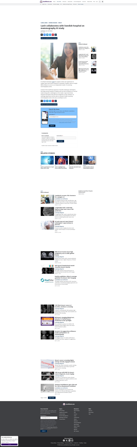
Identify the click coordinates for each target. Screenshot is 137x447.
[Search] (100, 2)
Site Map (81, 442)
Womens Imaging (53, 22)
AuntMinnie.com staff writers (46, 30)
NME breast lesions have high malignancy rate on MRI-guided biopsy (84, 70)
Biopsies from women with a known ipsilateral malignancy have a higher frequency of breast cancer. (65, 260)
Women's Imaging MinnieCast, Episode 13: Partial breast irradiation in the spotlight (64, 319)
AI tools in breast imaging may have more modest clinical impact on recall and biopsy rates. (65, 229)
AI (55, 165)
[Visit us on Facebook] (64, 440)
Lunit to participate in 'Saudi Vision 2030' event (47, 167)
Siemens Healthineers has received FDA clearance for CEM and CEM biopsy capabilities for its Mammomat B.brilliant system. (65, 391)
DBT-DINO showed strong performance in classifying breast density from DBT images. (65, 271)
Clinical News (44, 22)
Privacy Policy (53, 442)
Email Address (52, 114)
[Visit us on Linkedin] (69, 440)
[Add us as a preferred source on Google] (56, 35)
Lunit (53, 81)
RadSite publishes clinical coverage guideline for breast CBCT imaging (66, 277)
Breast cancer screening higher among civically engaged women (65, 361)
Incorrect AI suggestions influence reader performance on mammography (65, 332)
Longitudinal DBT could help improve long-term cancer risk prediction (84, 55)
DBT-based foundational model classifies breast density (64, 266)
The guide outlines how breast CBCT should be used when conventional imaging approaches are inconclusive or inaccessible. (66, 283)
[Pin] (53, 35)
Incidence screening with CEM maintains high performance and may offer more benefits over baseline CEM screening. (65, 312)
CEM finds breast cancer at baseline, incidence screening (64, 306)
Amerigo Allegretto (60, 212)
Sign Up (52, 125)
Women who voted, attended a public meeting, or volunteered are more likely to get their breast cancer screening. (65, 367)
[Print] (42, 35)
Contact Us (76, 442)
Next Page (51, 397)
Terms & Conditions (69, 442)
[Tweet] (50, 35)
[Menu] (102, 2)
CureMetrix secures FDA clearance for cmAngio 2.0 (84, 48)
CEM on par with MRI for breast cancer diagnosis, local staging (64, 373)
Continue (60, 141)
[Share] (44, 35)
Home (85, 442)
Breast (60, 22)
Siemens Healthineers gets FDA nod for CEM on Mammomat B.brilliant (66, 385)
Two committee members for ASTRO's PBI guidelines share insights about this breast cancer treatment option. (64, 325)
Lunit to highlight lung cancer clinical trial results (61, 167)
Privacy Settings (60, 442)
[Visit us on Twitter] (67, 440)
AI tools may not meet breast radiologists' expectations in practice (84, 62)
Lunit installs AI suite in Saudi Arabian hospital (88, 167)
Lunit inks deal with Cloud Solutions (75, 167)
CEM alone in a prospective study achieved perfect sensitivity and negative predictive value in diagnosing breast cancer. (66, 379)
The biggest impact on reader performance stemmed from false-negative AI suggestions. (65, 338)
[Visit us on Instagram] (72, 440)
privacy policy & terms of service (65, 122)
